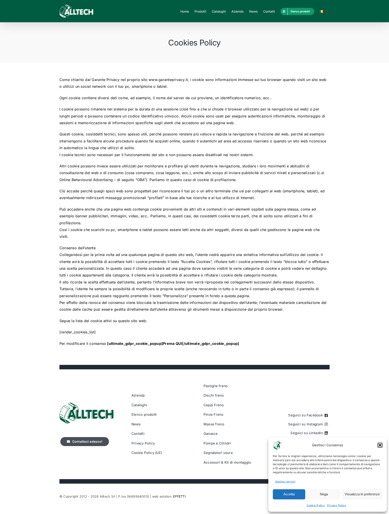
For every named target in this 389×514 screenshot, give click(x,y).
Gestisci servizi (285, 481)
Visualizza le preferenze (362, 494)
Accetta (289, 494)
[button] (380, 445)
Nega (324, 494)
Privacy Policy (336, 505)
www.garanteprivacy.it (168, 79)
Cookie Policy (316, 505)
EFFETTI (179, 496)
